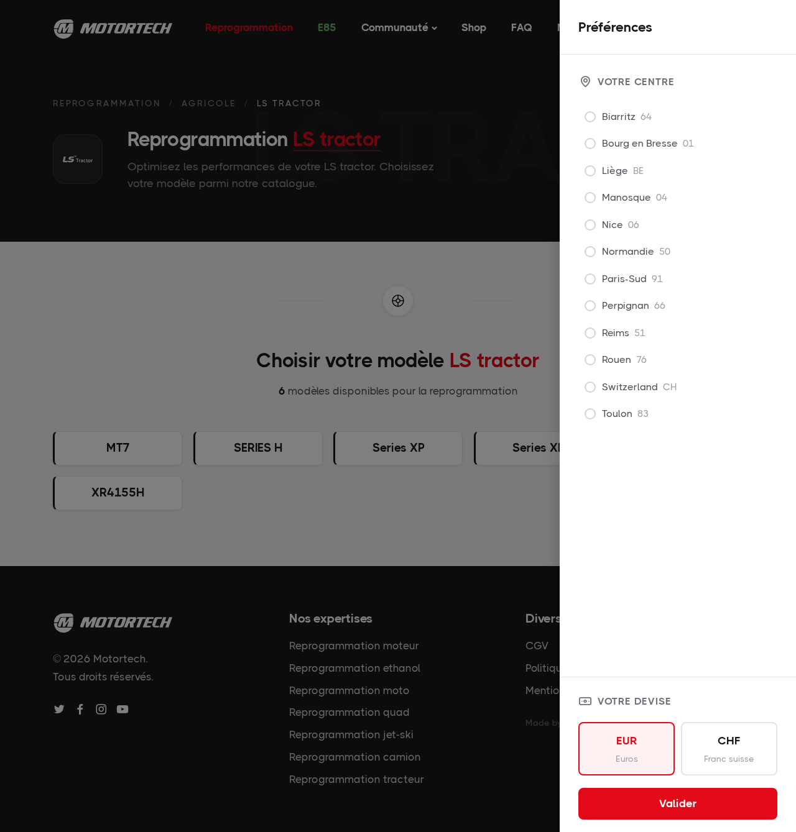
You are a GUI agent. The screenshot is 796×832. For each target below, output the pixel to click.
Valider (678, 803)
